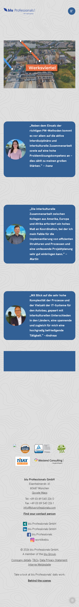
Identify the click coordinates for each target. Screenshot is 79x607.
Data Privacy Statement (53, 560)
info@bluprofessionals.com (40, 507)
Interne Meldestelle (39, 564)
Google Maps (39, 492)
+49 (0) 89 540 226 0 (42, 499)
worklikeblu (42, 539)
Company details (21, 560)
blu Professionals (19, 11)
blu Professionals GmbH (42, 523)
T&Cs (35, 560)
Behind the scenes (39, 580)
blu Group (50, 554)
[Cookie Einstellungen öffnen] (72, 600)
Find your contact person (40, 513)
